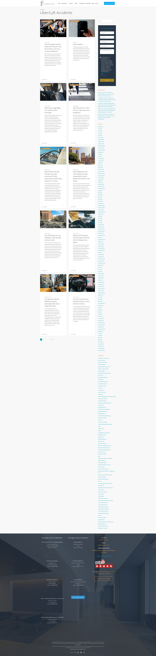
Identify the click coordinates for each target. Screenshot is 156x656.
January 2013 (101, 284)
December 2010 (101, 322)
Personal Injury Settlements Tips (105, 474)
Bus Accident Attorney (102, 377)
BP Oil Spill (100, 375)
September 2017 (101, 235)
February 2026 (101, 139)
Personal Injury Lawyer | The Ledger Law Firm (106, 472)
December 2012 (101, 286)
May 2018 (100, 220)
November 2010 (101, 324)
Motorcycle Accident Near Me (104, 449)
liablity (99, 430)
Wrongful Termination (103, 528)
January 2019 (101, 203)
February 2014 (101, 273)
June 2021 (100, 182)
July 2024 (100, 163)
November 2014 (101, 258)
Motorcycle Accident (102, 443)
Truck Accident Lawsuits (103, 511)
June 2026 (100, 131)
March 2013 (100, 280)
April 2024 (100, 165)
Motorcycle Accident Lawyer (104, 447)
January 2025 (101, 160)
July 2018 (100, 216)
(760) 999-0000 (54, 566)
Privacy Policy (103, 75)
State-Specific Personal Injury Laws (105, 487)
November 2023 (101, 175)
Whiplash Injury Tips (102, 523)
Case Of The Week (102, 392)
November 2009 (101, 350)
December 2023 (101, 173)
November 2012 (101, 288)
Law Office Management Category (105, 424)
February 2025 (101, 158)
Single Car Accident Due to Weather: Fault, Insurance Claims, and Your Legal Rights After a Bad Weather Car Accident (107, 110)
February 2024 (101, 169)
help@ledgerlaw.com (104, 545)
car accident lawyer (102, 386)
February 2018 (101, 224)
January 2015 (101, 256)
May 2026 (100, 133)
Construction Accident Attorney (104, 403)
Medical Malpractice (102, 439)
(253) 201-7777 (54, 622)
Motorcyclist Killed (102, 454)
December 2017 (101, 229)
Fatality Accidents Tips (103, 411)
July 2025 (100, 154)
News (99, 456)
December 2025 (101, 143)
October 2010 (101, 327)
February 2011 (101, 318)
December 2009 (101, 348)
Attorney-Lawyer (101, 360)
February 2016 (101, 243)
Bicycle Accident (101, 371)
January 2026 (101, 141)
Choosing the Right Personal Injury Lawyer (107, 396)
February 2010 (101, 344)
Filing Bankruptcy (101, 413)
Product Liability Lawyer (103, 479)
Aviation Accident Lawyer (103, 368)
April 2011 (100, 314)
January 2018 (101, 226)
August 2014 (100, 265)
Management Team (102, 435)
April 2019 (100, 199)
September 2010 (101, 329)
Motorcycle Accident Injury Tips (104, 445)
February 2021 (101, 184)
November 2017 (101, 231)
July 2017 (100, 237)
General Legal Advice (102, 417)
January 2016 (101, 246)
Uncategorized (101, 519)
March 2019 (100, 201)
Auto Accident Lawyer (102, 362)
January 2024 (101, 171)
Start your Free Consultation (104, 578)
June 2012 (100, 297)
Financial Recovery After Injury (104, 415)
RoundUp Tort (101, 485)
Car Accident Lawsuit (102, 383)
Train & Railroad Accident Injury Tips (105, 500)
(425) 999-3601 (54, 585)
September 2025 (101, 150)
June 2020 (100, 190)
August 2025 (100, 152)
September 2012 (101, 292)
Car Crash (100, 388)
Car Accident (100, 379)
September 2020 (101, 188)
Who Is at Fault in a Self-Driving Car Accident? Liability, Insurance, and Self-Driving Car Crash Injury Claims (106, 94)
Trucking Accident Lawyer (103, 513)
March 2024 (100, 167)
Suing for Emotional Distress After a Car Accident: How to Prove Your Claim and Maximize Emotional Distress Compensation (106, 117)
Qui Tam (100, 481)
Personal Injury (101, 466)
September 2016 (101, 239)
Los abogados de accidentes (104, 432)
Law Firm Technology (102, 422)
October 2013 (101, 278)
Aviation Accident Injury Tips (104, 366)
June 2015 (100, 252)
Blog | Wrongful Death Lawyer (104, 373)
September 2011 (101, 303)
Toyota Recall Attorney (103, 498)
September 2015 (101, 250)
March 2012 (100, 301)
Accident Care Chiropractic (103, 358)
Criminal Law (101, 405)
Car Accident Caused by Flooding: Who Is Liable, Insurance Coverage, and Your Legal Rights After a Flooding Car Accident (107, 105)
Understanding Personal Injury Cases (105, 521)
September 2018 (101, 212)
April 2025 (100, 156)
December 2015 (101, 248)
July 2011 (100, 307)
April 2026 (100, 135)
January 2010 (101, 346)
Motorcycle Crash (101, 452)
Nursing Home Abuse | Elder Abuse (105, 458)
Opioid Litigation (101, 460)
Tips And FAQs (101, 496)
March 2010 (100, 341)
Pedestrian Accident (102, 462)
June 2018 (100, 218)
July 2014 (100, 267)
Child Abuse (100, 394)
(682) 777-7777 (80, 566)
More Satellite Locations (78, 597)
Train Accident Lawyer (102, 502)
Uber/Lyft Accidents (46, 21)
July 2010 (100, 333)
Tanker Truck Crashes (102, 492)
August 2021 (100, 180)
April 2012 (100, 299)
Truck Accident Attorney (103, 506)
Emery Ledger (44, 79)
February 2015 (101, 254)
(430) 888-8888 (80, 585)
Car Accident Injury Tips (103, 381)
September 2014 (101, 263)
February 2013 (101, 282)
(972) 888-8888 (80, 547)
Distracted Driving (102, 407)
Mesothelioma (101, 441)
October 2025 (101, 148)
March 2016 (100, 241)
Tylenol (99, 515)
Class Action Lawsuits (102, 398)
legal (99, 426)
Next (53, 339)
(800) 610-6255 (54, 604)
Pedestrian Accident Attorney (104, 464)
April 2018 (100, 222)
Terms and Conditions (105, 72)
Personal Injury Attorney (103, 469)
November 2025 (101, 145)
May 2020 (100, 192)
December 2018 (101, 205)
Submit (107, 80)
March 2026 (100, 137)
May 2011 (100, 312)
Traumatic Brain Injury (102, 504)
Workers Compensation (103, 526)
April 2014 (100, 271)
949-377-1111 (54, 547)
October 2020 (101, 186)
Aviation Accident (101, 364)
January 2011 (101, 320)
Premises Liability (102, 477)
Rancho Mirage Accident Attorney (105, 483)
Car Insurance (101, 390)
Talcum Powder (101, 489)
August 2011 (100, 305)
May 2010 (100, 337)
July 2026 (100, 128)
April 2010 (100, 339)
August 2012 (100, 295)
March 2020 (100, 194)
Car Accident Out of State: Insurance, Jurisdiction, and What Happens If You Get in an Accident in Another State (106, 99)
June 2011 (100, 310)
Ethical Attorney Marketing (104, 409)
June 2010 (100, 335)
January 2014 (101, 275)
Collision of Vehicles (102, 400)
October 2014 (101, 261)
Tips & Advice (101, 494)
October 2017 (101, 233)
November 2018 (101, 207)
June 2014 (100, 269)
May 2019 (100, 197)
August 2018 (100, 214)
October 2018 (101, 209)
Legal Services (101, 428)
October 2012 (101, 290)
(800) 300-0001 (104, 540)
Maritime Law (101, 437)
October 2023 (101, 177)
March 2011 (100, 316)
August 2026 (100, 126)
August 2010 (100, 331)
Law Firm (100, 420)
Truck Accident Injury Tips (103, 509)
